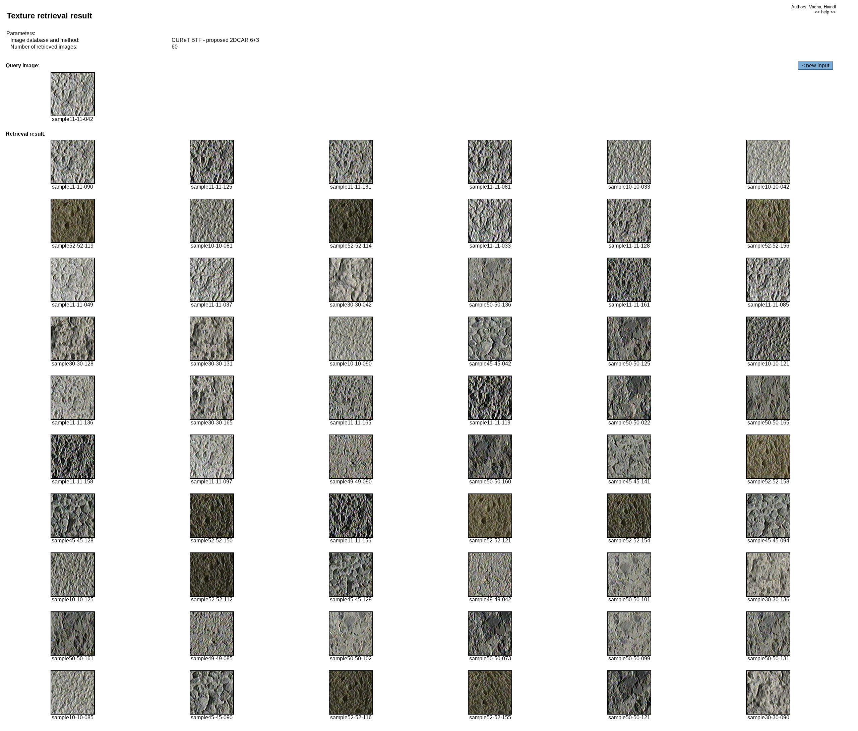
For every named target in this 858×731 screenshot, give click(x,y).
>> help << (825, 11)
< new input (815, 65)
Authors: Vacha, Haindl (813, 6)
